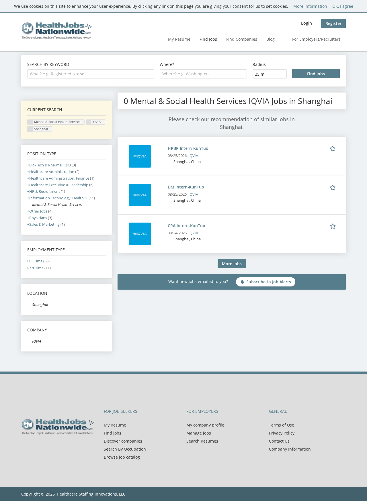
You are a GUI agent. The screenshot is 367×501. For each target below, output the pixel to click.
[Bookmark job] (334, 148)
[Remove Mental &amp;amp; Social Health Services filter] (29, 204)
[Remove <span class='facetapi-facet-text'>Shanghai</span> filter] (30, 129)
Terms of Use (281, 425)
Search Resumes (202, 441)
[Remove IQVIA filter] (29, 341)
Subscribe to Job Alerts (268, 281)
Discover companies (123, 441)
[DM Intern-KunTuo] (140, 194)
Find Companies (241, 39)
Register (333, 23)
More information (310, 6)
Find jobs (112, 433)
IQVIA (193, 155)
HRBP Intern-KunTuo (188, 148)
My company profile (205, 425)
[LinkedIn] (44, 446)
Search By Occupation (125, 449)
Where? (167, 64)
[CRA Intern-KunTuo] (140, 233)
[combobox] (90, 73)
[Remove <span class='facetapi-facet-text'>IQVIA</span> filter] (88, 122)
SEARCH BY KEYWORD (48, 64)
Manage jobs (198, 433)
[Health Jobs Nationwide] (56, 30)
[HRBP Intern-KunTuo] (140, 155)
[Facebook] (25, 446)
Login (306, 23)
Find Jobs (208, 39)
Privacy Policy (281, 433)
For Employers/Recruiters (316, 39)
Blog (270, 39)
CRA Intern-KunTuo (186, 225)
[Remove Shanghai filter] (29, 304)
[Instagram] (53, 446)
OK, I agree (342, 6)
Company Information (290, 449)
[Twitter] (35, 446)
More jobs (232, 263)
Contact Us (279, 441)
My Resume (179, 39)
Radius (259, 64)
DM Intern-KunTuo (186, 187)
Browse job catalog (122, 457)
